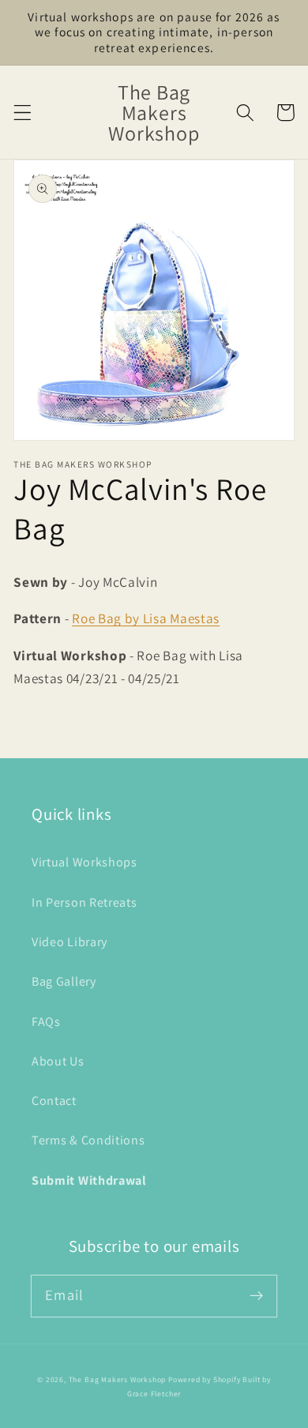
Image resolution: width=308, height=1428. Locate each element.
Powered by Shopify (204, 1379)
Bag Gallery (64, 981)
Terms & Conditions (88, 1140)
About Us (58, 1061)
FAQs (46, 1021)
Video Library (69, 942)
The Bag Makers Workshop (118, 1379)
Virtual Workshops (84, 862)
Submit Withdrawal (89, 1180)
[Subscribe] (256, 1296)
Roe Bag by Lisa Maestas (146, 618)
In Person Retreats (84, 902)
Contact (54, 1100)
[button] (22, 112)
